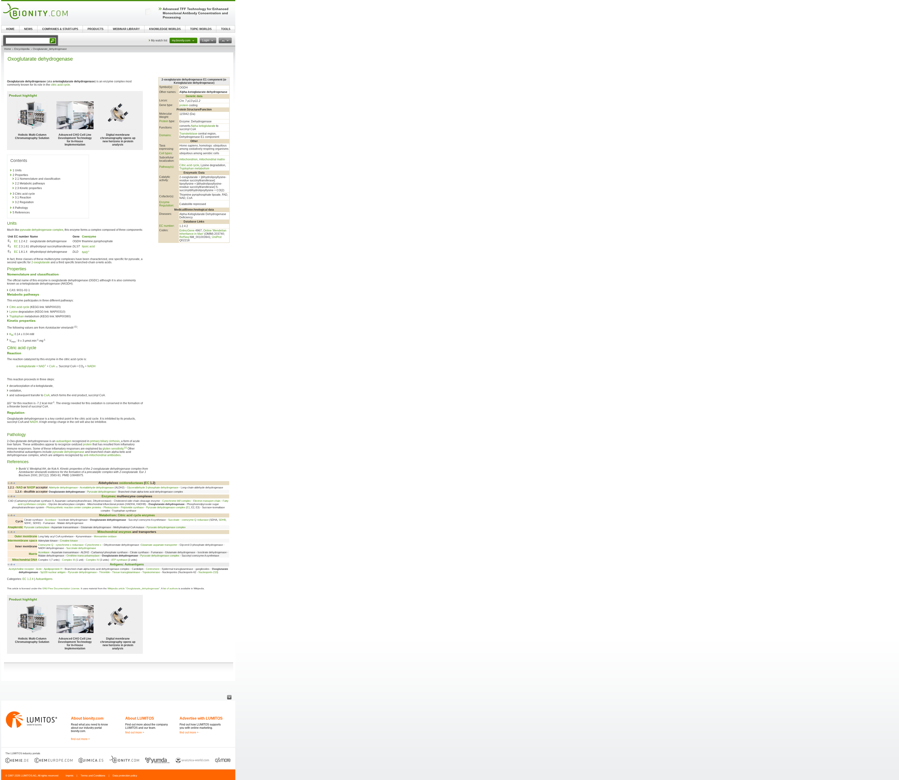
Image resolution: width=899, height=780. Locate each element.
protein (183, 105)
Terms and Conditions (93, 775)
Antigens (116, 564)
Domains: (165, 135)
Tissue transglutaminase (126, 572)
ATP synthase (119, 559)
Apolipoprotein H (53, 569)
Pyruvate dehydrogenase (101, 491)
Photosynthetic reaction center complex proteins (73, 507)
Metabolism (107, 515)
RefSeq (184, 237)
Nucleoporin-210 (208, 572)
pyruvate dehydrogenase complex (41, 229)
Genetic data (194, 96)
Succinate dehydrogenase (81, 548)
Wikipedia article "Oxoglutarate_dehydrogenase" (133, 588)
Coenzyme (89, 236)
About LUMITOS (139, 718)
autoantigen (63, 441)
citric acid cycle (60, 84)
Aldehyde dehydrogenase (63, 487)
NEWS (28, 29)
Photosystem (110, 507)
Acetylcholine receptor (21, 569)
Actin (39, 569)
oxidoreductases (131, 483)
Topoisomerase (151, 572)
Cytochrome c (93, 544)
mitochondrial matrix (212, 159)
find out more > (80, 739)
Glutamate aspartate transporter (159, 544)
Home (7, 49)
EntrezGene (187, 230)
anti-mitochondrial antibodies (102, 455)
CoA (52, 366)
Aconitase (50, 519)
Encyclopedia (21, 49)
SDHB (222, 519)
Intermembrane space (22, 540)
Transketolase (188, 133)
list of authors (170, 588)
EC (16, 241)
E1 (188, 507)
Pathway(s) (166, 166)
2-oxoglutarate (40, 262)
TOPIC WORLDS (201, 29)
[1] (125, 447)
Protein (163, 121)
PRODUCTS (95, 29)
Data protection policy (125, 775)
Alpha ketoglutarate (203, 126)
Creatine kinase (69, 540)
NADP (31, 487)
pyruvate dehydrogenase (68, 452)
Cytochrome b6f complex (176, 500)
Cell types (165, 153)
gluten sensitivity (113, 448)
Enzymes (108, 496)
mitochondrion (188, 159)
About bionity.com (87, 718)
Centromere (152, 569)
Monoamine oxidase (105, 536)
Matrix (33, 554)
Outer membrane (26, 536)
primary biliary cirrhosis (105, 441)
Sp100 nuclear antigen (53, 572)
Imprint (69, 775)
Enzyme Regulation (166, 204)
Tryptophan (16, 316)
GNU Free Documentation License (60, 588)
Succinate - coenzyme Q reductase (188, 519)
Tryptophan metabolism (194, 168)
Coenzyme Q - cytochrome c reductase (61, 544)
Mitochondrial (107, 532)
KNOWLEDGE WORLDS (165, 29)
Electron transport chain (206, 500)
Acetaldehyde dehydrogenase (97, 487)
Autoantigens (134, 564)
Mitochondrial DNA (24, 559)
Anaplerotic (15, 527)
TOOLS (225, 29)
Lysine (13, 311)
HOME (10, 29)
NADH (91, 366)
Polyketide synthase (132, 507)
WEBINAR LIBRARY (126, 29)
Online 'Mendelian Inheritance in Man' (202, 232)
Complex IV (92, 559)
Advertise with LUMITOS (201, 718)
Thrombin (104, 572)
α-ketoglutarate (26, 366)
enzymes (148, 515)
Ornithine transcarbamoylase (82, 555)
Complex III (68, 559)
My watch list (159, 40)
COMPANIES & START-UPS (60, 29)
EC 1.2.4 (27, 579)
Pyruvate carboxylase (36, 527)
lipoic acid (88, 246)
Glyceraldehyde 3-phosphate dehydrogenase (152, 487)
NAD (85, 252)
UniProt (216, 237)
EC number (166, 225)
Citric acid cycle (189, 165)
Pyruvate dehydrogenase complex (165, 507)
